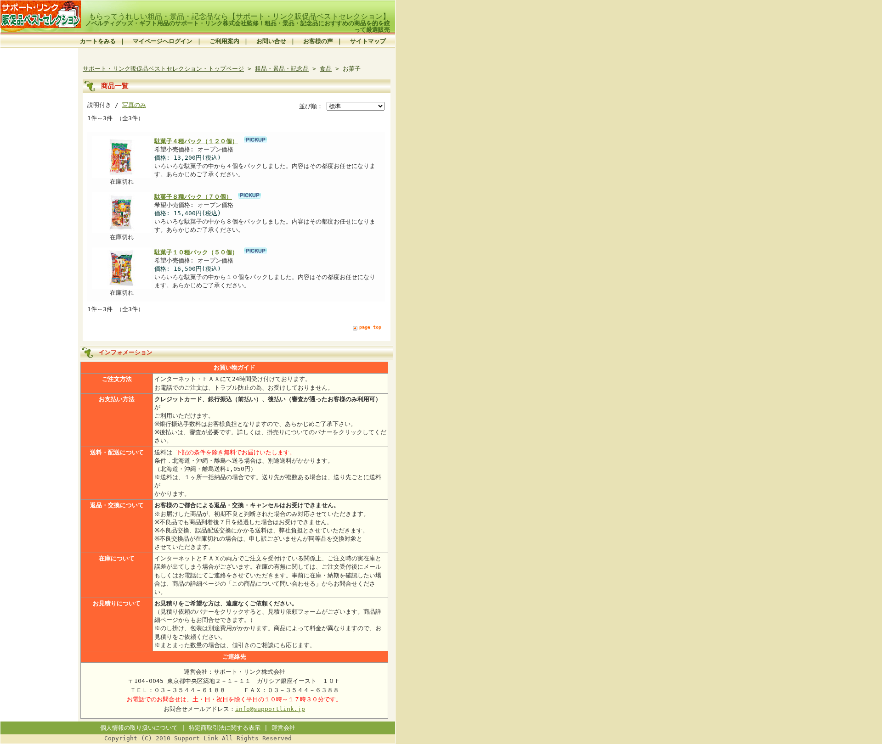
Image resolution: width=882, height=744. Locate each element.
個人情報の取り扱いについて (139, 727)
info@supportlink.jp (270, 708)
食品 (326, 68)
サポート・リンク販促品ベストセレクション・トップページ (163, 68)
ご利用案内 (224, 41)
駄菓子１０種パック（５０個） (196, 252)
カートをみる (98, 41)
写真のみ (134, 104)
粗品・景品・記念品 (282, 68)
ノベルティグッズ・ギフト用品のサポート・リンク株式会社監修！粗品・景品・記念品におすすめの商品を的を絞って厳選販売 (237, 26)
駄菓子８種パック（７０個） (193, 196)
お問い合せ (271, 41)
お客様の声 (318, 41)
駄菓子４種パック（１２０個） (196, 141)
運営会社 (283, 727)
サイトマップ (368, 41)
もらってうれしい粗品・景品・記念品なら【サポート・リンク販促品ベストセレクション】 (239, 16)
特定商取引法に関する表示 (224, 727)
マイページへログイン (162, 41)
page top (370, 327)
